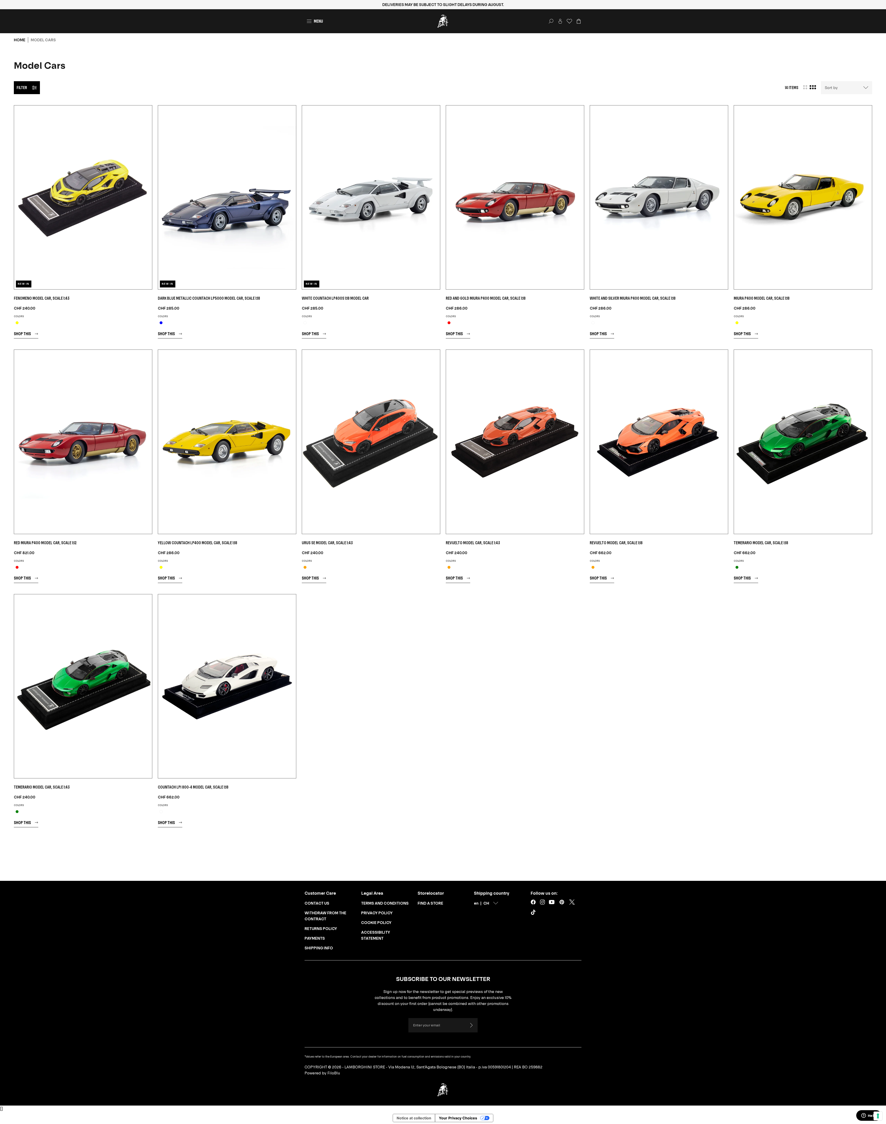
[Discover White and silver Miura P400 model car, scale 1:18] (659, 197)
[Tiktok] (534, 913)
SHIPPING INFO (319, 948)
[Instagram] (542, 902)
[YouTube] (551, 902)
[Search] (551, 21)
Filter (22, 87)
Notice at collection (414, 1118)
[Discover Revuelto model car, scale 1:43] (515, 442)
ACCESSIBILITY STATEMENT (375, 935)
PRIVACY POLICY (377, 913)
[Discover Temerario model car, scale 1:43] (83, 686)
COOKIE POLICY (376, 923)
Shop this (22, 333)
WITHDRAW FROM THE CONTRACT (325, 916)
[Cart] (578, 21)
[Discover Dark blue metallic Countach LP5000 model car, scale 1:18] (227, 197)
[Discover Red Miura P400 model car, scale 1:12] (83, 442)
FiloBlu (333, 1073)
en (476, 903)
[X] (572, 902)
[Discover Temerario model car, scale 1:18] (803, 442)
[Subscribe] (471, 1025)
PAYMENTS (315, 938)
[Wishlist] (569, 21)
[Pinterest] (562, 902)
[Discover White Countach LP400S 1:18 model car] (371, 197)
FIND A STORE (430, 903)
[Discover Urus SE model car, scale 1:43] (371, 442)
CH (486, 903)
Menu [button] (318, 21)
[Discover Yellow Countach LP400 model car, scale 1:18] (227, 442)
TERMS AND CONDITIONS (385, 903)
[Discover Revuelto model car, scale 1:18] (659, 442)
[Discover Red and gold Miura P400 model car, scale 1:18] (515, 197)
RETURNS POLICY (321, 929)
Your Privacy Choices (458, 1118)
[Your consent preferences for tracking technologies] (878, 1116)
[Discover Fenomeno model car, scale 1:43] (83, 197)
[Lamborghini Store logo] (443, 21)
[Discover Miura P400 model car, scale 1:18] (803, 197)
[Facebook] (533, 902)
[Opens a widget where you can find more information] (868, 1116)
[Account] (560, 21)
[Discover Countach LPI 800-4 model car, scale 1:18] (227, 686)
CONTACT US (317, 903)
